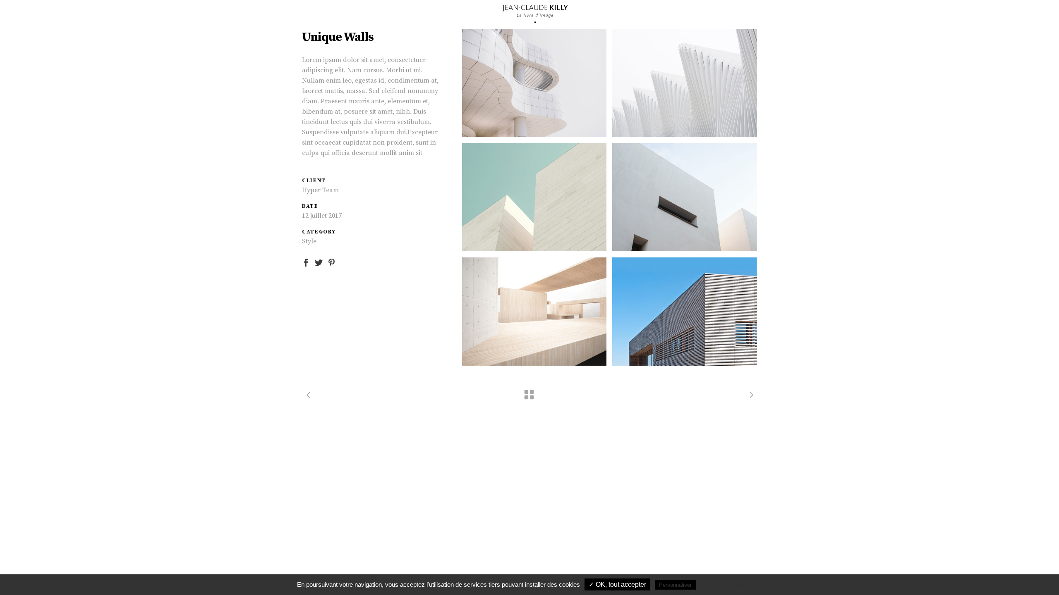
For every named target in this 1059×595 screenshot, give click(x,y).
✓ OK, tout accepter (617, 584)
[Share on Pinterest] (331, 262)
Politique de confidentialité (734, 584)
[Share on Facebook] (306, 262)
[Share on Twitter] (319, 262)
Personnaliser (675, 585)
